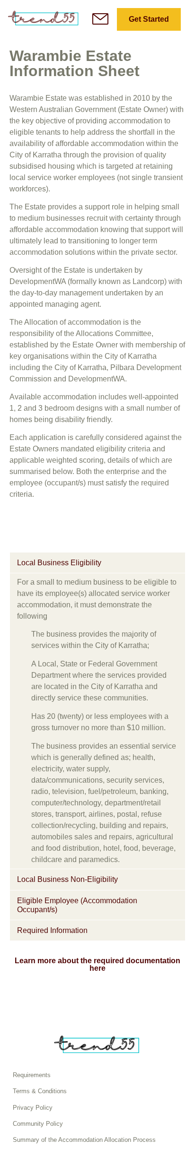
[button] (97, 563)
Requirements (32, 1075)
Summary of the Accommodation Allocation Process (84, 1139)
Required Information (52, 930)
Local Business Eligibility (59, 563)
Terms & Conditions (40, 1091)
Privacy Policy (33, 1107)
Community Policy (38, 1123)
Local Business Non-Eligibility (67, 879)
